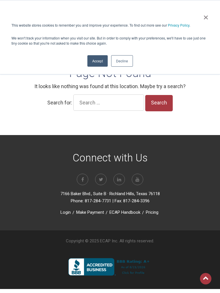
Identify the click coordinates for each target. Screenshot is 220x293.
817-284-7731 (98, 200)
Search (159, 103)
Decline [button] (122, 60)
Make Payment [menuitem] (90, 212)
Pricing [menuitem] (152, 212)
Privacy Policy (178, 25)
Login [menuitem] (65, 212)
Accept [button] (97, 60)
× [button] (206, 15)
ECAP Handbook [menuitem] (124, 212)
